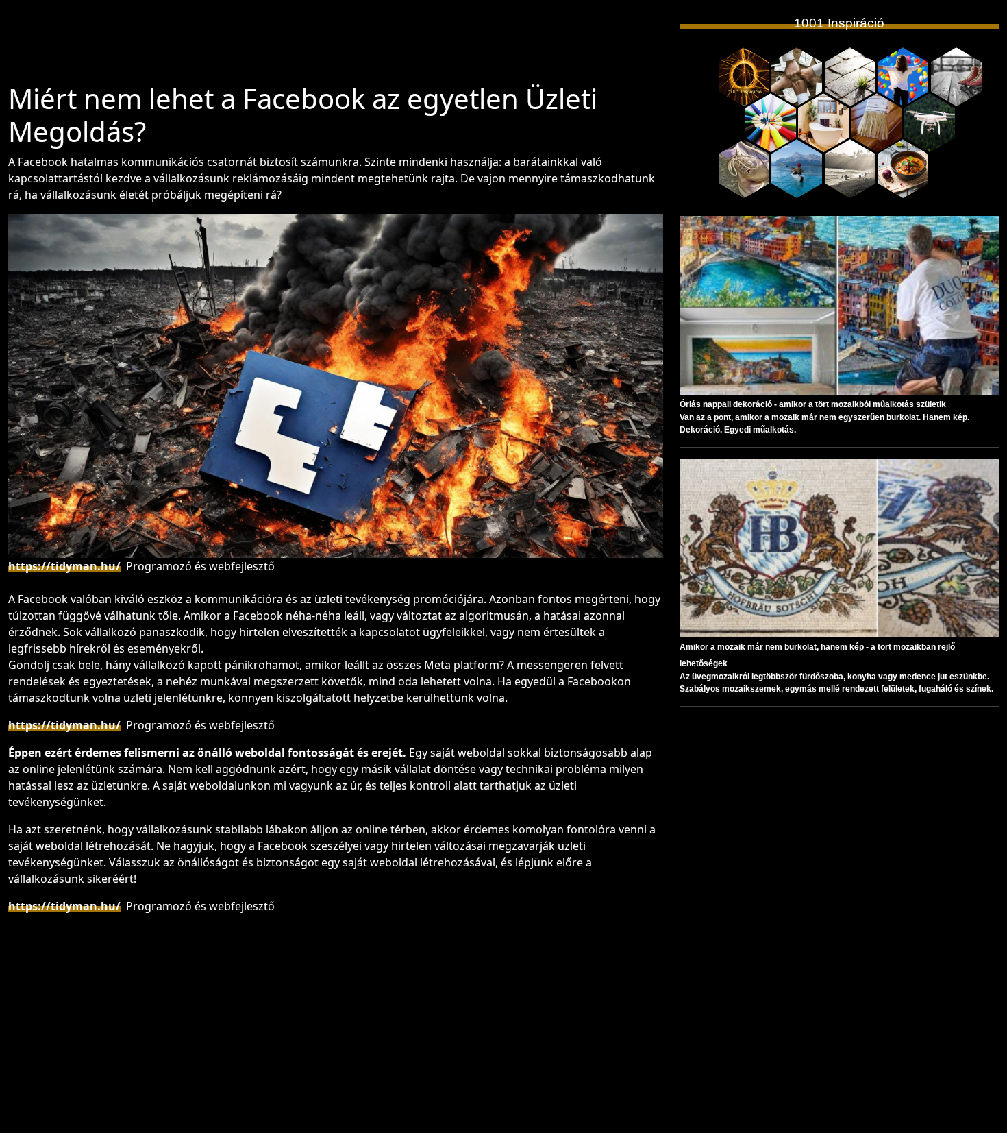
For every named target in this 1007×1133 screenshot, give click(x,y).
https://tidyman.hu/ (64, 566)
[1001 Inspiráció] (744, 76)
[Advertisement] (335, 47)
